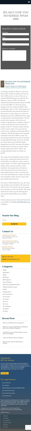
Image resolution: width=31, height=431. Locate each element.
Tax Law (5, 301)
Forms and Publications (20, 202)
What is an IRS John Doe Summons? (13, 323)
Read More (4, 373)
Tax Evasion (6, 296)
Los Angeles (6, 420)
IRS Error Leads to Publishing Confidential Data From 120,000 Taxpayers (15, 327)
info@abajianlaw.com (13, 259)
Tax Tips (5, 311)
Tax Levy (5, 304)
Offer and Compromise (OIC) (11, 284)
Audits (5, 270)
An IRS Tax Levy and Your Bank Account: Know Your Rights (15, 332)
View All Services (6, 395)
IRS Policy (6, 277)
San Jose (5, 427)
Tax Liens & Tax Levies (8, 390)
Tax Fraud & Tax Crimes (8, 393)
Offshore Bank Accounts (10, 287)
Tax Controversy (7, 294)
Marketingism (18, 409)
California (5, 418)
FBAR (4, 275)
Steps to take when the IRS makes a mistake (13, 342)
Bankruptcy (6, 272)
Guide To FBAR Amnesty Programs (13, 337)
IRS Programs (22, 86)
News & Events (7, 282)
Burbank (5, 416)
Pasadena (5, 424)
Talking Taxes (7, 292)
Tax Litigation (5, 385)
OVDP (4, 289)
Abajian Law (13, 86)
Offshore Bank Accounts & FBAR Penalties (13, 388)
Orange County (7, 422)
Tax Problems (7, 306)
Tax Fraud (6, 299)
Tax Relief (6, 308)
